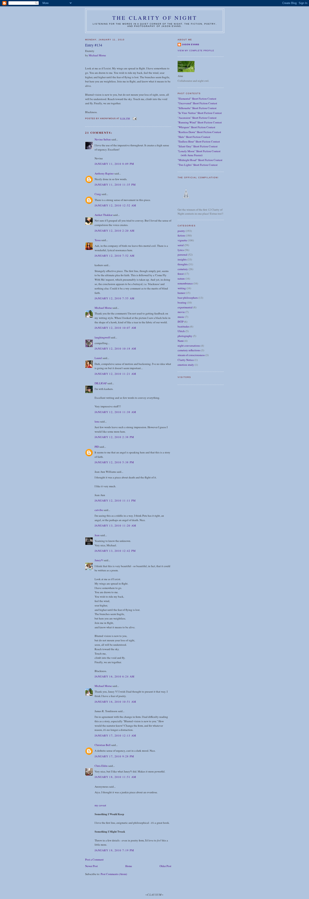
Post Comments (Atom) (114, 874)
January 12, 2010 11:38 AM (115, 412)
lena (97, 421)
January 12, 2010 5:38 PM (114, 462)
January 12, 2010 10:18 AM (115, 348)
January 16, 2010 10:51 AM (115, 702)
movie (181, 312)
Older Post (165, 866)
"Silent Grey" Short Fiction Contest (198, 146)
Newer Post (91, 866)
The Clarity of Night (154, 17)
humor (181, 293)
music (181, 317)
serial (181, 245)
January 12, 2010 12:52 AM (115, 205)
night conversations (189, 345)
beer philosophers (188, 298)
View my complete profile (196, 50)
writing (182, 288)
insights (182, 259)
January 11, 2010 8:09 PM (114, 164)
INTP (181, 321)
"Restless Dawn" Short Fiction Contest (199, 132)
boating (182, 302)
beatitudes (183, 326)
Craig (98, 194)
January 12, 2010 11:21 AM (115, 374)
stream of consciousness (191, 355)
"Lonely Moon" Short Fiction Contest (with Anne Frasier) (199, 153)
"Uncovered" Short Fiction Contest (197, 103)
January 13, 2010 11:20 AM (115, 525)
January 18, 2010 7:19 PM (114, 850)
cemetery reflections (189, 350)
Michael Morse (97, 55)
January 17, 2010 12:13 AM (115, 735)
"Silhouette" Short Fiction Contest (197, 108)
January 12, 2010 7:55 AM (115, 298)
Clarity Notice (186, 360)
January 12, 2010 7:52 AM (115, 255)
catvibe (99, 510)
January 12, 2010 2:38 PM (114, 437)
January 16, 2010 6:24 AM (115, 676)
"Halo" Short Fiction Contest (194, 137)
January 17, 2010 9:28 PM (114, 756)
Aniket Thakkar (103, 215)
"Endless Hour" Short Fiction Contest (199, 141)
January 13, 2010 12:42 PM (115, 551)
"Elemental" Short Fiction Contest (197, 98)
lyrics (181, 250)
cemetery (183, 269)
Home (128, 866)
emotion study (186, 365)
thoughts (183, 264)
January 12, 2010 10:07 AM (115, 328)
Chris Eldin (101, 766)
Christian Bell (103, 745)
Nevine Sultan (103, 139)
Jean (97, 535)
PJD (97, 447)
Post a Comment (94, 859)
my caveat (100, 805)
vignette (182, 240)
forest (181, 274)
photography (185, 336)
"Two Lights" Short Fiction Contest (198, 165)
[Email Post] (134, 118)
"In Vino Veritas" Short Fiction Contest (200, 113)
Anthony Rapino (104, 173)
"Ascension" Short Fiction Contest (197, 118)
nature (181, 278)
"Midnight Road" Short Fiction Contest (200, 160)
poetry (181, 231)
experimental (185, 307)
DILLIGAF (101, 383)
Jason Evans (190, 44)
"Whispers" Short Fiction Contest (196, 127)
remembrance (185, 283)
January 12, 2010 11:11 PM (115, 500)
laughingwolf (102, 337)
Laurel (98, 358)
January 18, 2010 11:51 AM (115, 777)
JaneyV (99, 560)
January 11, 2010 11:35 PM (115, 184)
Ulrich (181, 331)
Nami (181, 341)
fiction (181, 235)
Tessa (98, 240)
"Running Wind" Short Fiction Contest (200, 122)
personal (182, 254)
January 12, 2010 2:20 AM (115, 230)
